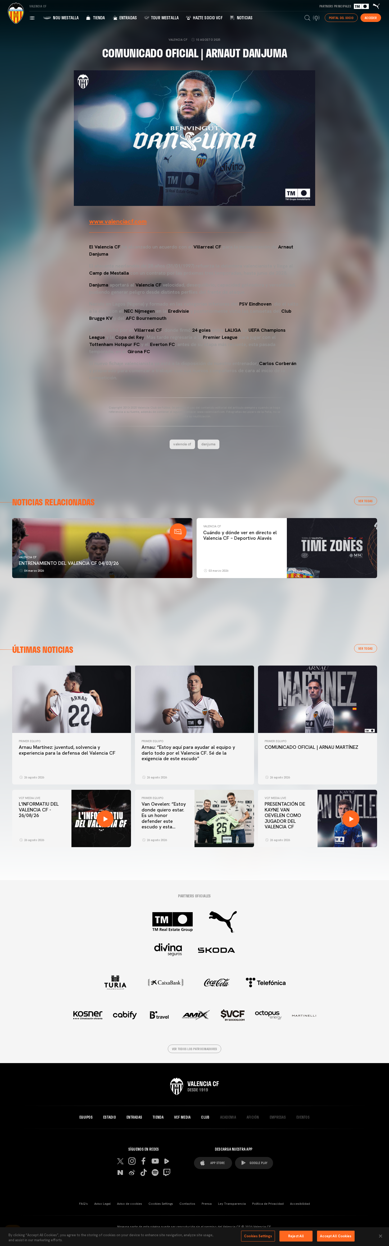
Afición (253, 1117)
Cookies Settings (160, 1204)
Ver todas (365, 501)
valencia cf (182, 444)
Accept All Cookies (335, 1236)
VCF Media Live (29, 798)
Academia (228, 1117)
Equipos (86, 1117)
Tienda (98, 17)
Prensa (207, 1204)
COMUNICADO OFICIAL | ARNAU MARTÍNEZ (311, 747)
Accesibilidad (300, 1204)
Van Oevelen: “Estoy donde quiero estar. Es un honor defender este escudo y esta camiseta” (164, 818)
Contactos (187, 1204)
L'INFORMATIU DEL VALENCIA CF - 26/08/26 (39, 809)
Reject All (296, 1236)
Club (205, 1117)
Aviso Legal (102, 1204)
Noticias (244, 17)
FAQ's (83, 1204)
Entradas (127, 17)
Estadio (109, 1117)
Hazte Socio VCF (207, 17)
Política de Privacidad (268, 1204)
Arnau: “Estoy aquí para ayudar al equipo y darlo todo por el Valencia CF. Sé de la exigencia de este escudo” (188, 753)
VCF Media (182, 1117)
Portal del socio (341, 17)
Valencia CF (28, 557)
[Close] (380, 1236)
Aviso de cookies (129, 1204)
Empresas (278, 1117)
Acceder (371, 17)
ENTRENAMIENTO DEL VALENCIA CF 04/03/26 (69, 563)
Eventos (303, 1117)
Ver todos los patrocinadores (194, 1048)
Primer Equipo (29, 741)
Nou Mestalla (65, 17)
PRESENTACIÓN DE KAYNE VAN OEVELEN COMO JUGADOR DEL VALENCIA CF (285, 815)
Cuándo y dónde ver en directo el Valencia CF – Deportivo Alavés (240, 535)
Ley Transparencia (232, 1204)
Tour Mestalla (164, 17)
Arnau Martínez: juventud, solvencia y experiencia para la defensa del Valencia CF (67, 750)
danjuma (208, 444)
